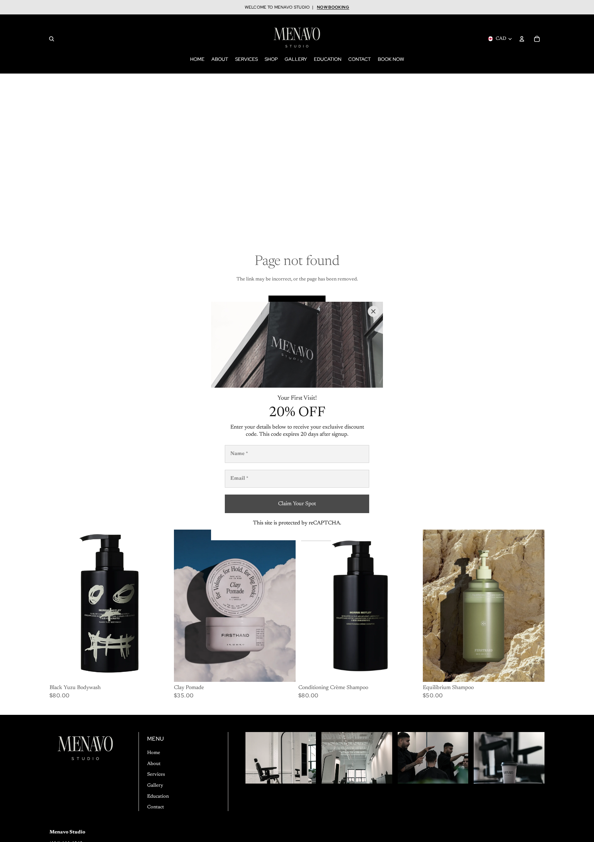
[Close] (373, 311)
